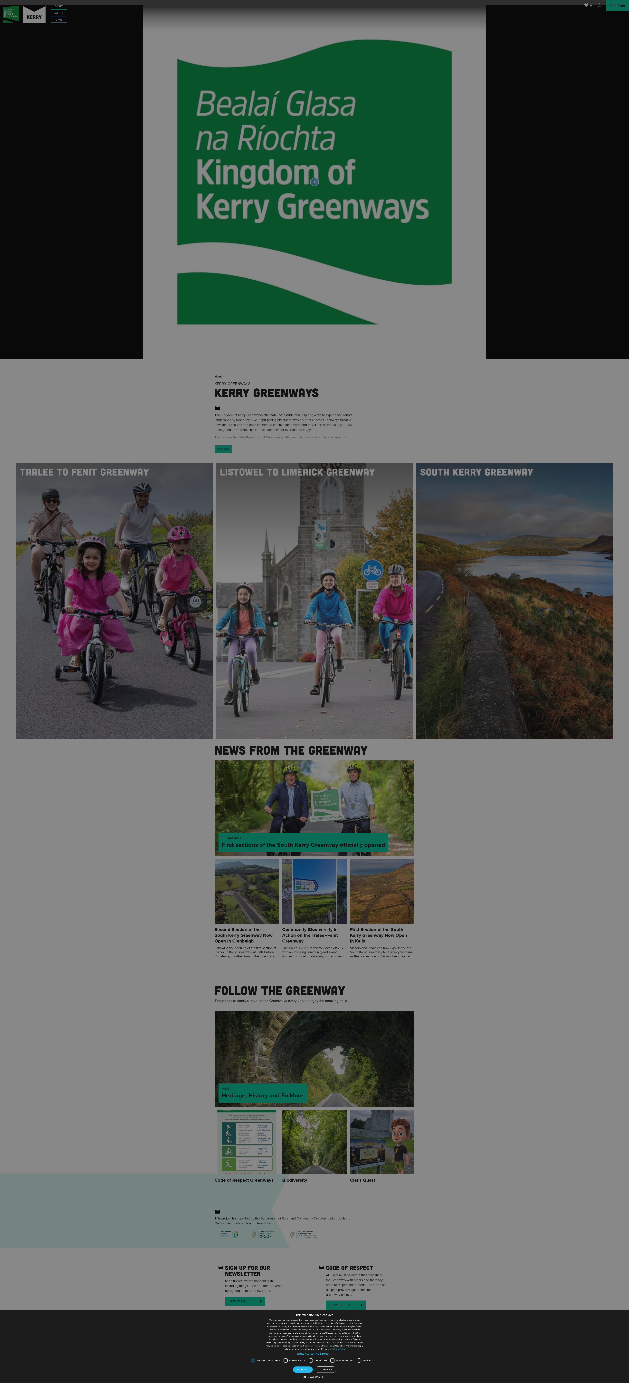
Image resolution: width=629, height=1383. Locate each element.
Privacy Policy (338, 1349)
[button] (314, 1354)
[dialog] (314, 1346)
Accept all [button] (303, 1369)
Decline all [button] (325, 1369)
